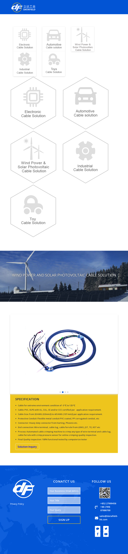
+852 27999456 (108, 503)
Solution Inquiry (27, 446)
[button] (60, 392)
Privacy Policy (17, 503)
